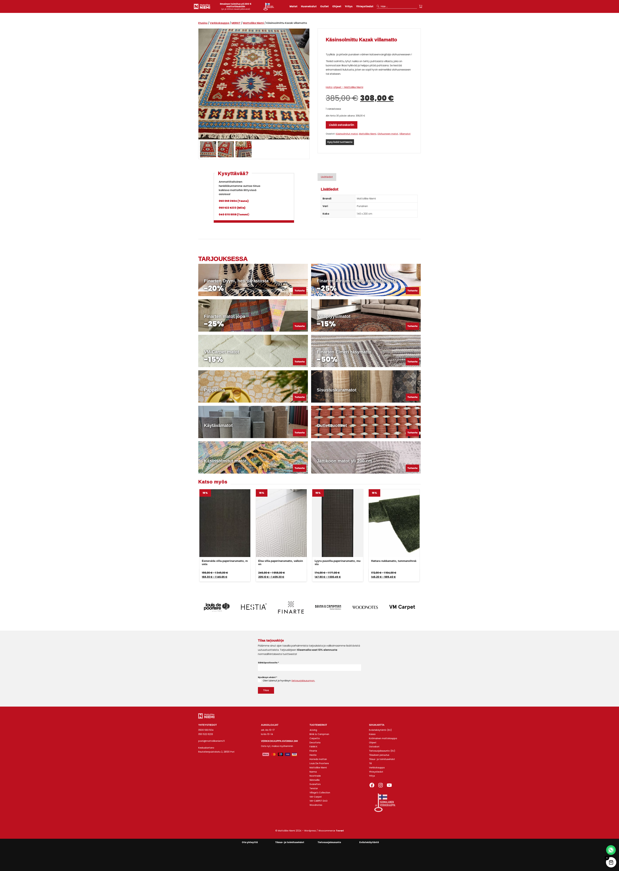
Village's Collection (320, 792)
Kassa (372, 734)
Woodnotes (316, 805)
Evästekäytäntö (369, 842)
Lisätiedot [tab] (327, 177)
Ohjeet (372, 742)
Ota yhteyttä (250, 842)
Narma (313, 771)
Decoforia (315, 742)
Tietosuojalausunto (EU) (382, 750)
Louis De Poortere (319, 763)
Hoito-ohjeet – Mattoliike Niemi (344, 87)
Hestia (313, 755)
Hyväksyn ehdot (267, 677)
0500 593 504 (206, 730)
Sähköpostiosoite (268, 662)
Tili (370, 763)
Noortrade (315, 775)
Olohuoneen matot (387, 133)
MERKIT (236, 23)
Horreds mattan (318, 759)
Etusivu (202, 23)
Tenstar (314, 788)
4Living (313, 730)
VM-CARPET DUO (319, 800)
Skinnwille (315, 780)
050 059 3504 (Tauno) (234, 201)
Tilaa (266, 690)
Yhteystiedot (376, 771)
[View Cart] (420, 6)
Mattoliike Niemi (253, 23)
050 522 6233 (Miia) (232, 208)
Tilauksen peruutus (379, 755)
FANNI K (313, 746)
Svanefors (315, 784)
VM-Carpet (316, 796)
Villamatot (405, 133)
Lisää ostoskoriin (341, 125)
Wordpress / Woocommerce (324, 830)
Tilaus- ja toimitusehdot (382, 759)
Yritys (372, 775)
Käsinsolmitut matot (347, 133)
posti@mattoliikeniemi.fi (211, 741)
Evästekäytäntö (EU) (380, 730)
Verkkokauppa (219, 23)
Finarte (313, 750)
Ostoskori (374, 746)
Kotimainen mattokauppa (383, 738)
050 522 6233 (205, 734)
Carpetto (315, 738)
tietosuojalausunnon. (303, 680)
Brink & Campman (319, 734)
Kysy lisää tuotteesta (339, 142)
